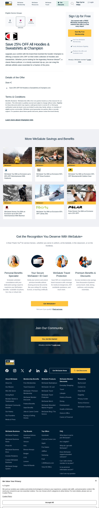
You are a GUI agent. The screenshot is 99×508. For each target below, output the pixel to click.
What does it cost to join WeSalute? (66, 436)
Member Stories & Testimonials (11, 400)
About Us (8, 383)
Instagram (14, 370)
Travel (62, 389)
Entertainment (64, 405)
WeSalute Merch (47, 401)
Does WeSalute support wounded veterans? (66, 454)
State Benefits (28, 407)
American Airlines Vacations (29, 436)
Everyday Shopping (66, 385)
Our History (9, 411)
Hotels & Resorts (65, 397)
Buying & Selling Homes (29, 417)
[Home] (8, 3)
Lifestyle (62, 393)
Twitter (22, 370)
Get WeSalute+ (49, 304)
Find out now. (57, 309)
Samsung (45, 455)
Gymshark (45, 435)
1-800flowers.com (48, 463)
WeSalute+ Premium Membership (30, 392)
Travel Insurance (29, 387)
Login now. (56, 345)
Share (7, 82)
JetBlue (44, 451)
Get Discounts (82, 370)
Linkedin (37, 370)
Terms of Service (83, 403)
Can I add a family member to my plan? (67, 462)
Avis (24, 445)
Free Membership (29, 383)
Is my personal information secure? (66, 468)
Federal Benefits (29, 403)
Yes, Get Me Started (49, 339)
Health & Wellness (66, 409)
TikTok (30, 370)
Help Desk (81, 391)
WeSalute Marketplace (49, 383)
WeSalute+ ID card (48, 387)
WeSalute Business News (12, 440)
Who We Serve (10, 391)
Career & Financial (66, 417)
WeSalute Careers (84, 407)
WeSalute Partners (11, 435)
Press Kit (8, 445)
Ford (43, 459)
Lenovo (26, 461)
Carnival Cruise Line (49, 439)
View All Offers (47, 467)
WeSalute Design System (11, 467)
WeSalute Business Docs (12, 451)
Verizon (26, 441)
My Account (82, 383)
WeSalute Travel (47, 391)
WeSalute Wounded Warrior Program (48, 406)
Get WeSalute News (60, 370)
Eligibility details (20, 27)
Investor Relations (11, 456)
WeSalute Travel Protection (47, 396)
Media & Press (10, 419)
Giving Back (9, 395)
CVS (25, 457)
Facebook (7, 370)
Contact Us (81, 387)
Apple (44, 443)
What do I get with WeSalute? (66, 447)
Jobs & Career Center (30, 411)
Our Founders (10, 415)
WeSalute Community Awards (12, 406)
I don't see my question (67, 473)
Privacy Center (83, 399)
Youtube (45, 370)
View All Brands (28, 465)
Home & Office (65, 413)
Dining (62, 401)
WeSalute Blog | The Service (49, 413)
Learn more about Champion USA (19, 120)
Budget (25, 453)
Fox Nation (45, 447)
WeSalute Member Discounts (29, 398)
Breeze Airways (28, 449)
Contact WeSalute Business (11, 461)
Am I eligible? (64, 441)
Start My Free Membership (79, 33)
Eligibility (81, 395)
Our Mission (9, 387)
